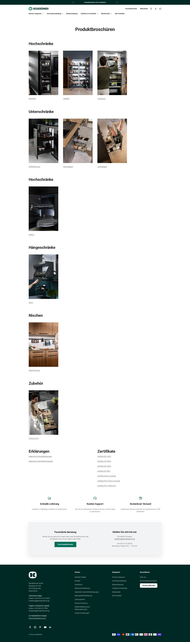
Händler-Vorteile (80, 577)
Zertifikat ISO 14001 (104, 456)
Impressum (79, 585)
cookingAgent (102, 167)
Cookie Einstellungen (82, 613)
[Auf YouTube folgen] (45, 627)
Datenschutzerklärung (82, 588)
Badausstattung (71, 14)
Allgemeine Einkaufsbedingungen (40, 456)
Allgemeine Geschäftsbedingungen (41, 461)
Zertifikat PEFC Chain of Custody (108, 481)
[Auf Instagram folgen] (35, 627)
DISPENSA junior (34, 167)
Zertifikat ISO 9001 (103, 471)
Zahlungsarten (80, 599)
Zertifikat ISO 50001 (104, 466)
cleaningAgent (68, 167)
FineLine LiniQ (33, 438)
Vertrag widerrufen (148, 585)
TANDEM (66, 99)
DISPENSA (32, 99)
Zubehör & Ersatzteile (88, 14)
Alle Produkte (120, 14)
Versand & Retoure (81, 603)
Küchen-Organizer (35, 14)
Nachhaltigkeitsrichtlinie (148, 581)
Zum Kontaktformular (65, 544)
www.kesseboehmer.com (37, 618)
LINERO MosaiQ (34, 370)
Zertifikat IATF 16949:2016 (106, 486)
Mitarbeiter (144, 9)
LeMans (31, 235)
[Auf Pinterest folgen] (40, 627)
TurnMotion (101, 99)
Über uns (143, 577)
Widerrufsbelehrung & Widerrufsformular (82, 608)
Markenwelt (105, 14)
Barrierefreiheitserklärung (83, 596)
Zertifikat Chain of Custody (106, 476)
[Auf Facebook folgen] (30, 627)
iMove (31, 302)
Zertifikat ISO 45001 (104, 461)
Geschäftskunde (131, 9)
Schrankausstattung (54, 14)
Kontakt (77, 581)
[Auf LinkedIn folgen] (50, 627)
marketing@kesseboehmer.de (124, 539)
